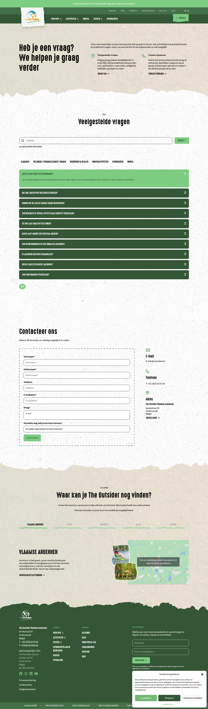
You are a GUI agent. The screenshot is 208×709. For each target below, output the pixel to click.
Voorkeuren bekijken (192, 698)
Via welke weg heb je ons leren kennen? (43, 423)
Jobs (173, 11)
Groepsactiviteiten (100, 161)
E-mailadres (30, 394)
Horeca (86, 19)
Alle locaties (30, 706)
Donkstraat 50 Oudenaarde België (152, 411)
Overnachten (112, 19)
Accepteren (146, 698)
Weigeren (169, 698)
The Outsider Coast (54, 706)
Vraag (27, 407)
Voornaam (29, 356)
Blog (123, 11)
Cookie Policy (168, 704)
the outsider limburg (108, 706)
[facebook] (20, 674)
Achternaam (30, 369)
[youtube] (36, 674)
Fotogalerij (58, 660)
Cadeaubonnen (148, 11)
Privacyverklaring (27, 680)
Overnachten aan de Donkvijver (61, 648)
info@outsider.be (156, 361)
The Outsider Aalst (81, 706)
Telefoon (28, 382)
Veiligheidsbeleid (27, 689)
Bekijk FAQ (103, 73)
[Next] (22, 286)
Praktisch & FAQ (89, 642)
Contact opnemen (158, 73)
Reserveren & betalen (79, 161)
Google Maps (153, 417)
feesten (56, 642)
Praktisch (133, 11)
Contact (181, 18)
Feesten (97, 19)
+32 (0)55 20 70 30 (156, 383)
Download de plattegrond (32, 575)
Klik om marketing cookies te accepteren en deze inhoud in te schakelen (158, 562)
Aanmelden (141, 660)
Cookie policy (25, 684)
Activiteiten (71, 19)
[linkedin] (31, 674)
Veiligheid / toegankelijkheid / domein (49, 161)
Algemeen (25, 161)
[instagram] (26, 674)
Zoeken (181, 140)
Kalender (112, 11)
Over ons (163, 11)
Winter (56, 655)
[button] (202, 674)
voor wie (55, 19)
